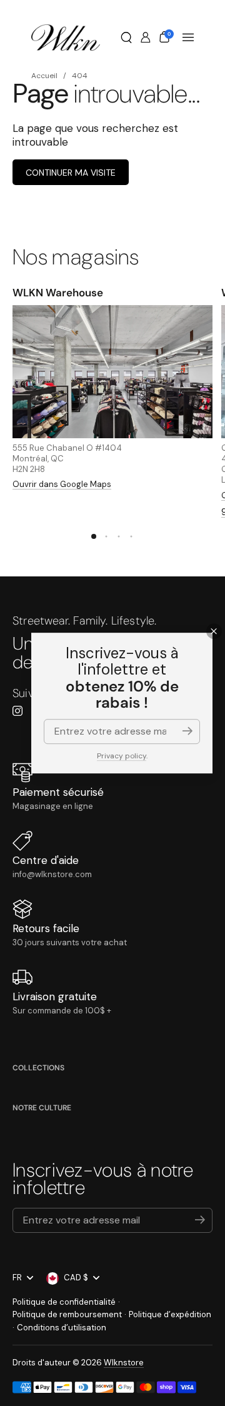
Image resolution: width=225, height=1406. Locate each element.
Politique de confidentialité (64, 1302)
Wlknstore (124, 1362)
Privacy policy (121, 756)
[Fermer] (214, 631)
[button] (126, 37)
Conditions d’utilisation (61, 1327)
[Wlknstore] (65, 37)
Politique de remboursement (67, 1314)
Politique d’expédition (170, 1314)
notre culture (41, 1108)
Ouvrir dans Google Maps (61, 484)
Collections (38, 1068)
